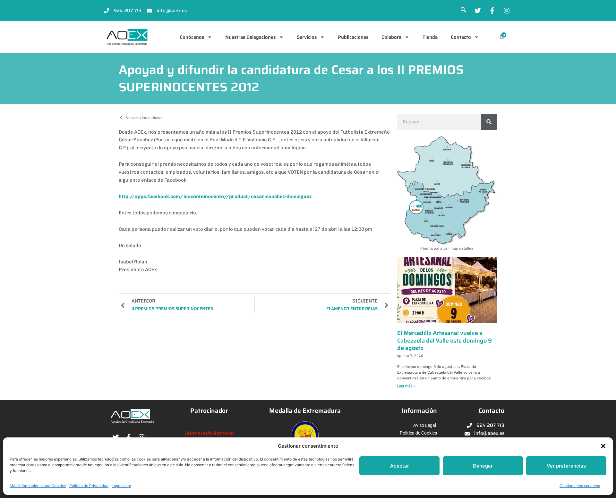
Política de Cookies (418, 433)
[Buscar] (489, 122)
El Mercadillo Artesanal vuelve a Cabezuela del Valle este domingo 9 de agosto (444, 340)
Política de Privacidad (88, 485)
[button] (603, 446)
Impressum (121, 485)
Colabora (391, 37)
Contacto (461, 37)
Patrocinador (209, 411)
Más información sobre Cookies (38, 485)
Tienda (430, 37)
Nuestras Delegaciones (250, 37)
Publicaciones (353, 37)
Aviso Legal (424, 425)
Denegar (483, 466)
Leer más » (406, 386)
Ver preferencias (566, 466)
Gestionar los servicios (580, 485)
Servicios (307, 37)
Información (419, 411)
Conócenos (192, 37)
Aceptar (399, 466)
